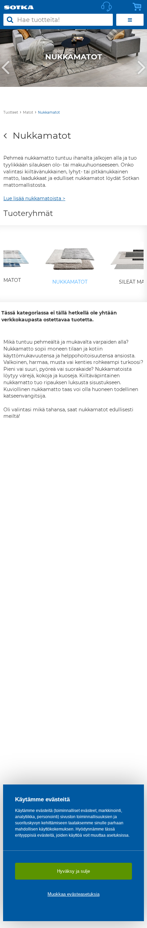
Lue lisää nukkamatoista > (34, 198)
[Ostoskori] (139, 7)
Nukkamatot (49, 112)
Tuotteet (10, 112)
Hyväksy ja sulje (73, 871)
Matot (28, 112)
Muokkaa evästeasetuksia (73, 894)
